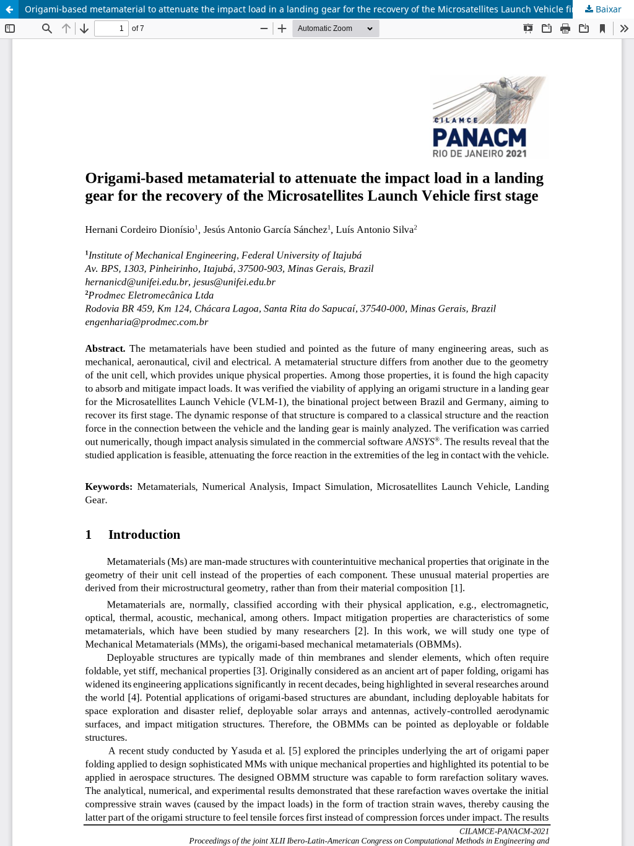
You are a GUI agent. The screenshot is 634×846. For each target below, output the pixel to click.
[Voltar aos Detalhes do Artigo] (9, 9)
